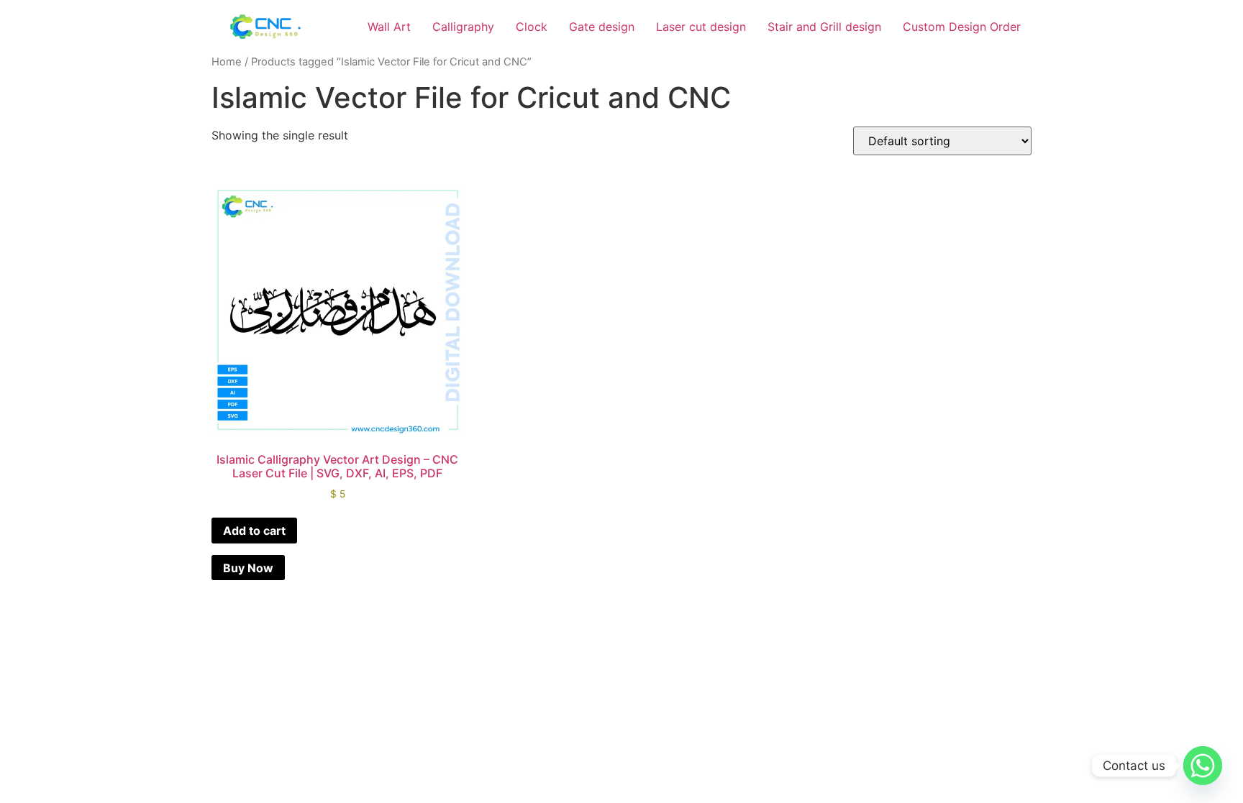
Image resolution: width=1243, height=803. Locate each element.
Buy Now (248, 568)
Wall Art (389, 26)
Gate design (601, 26)
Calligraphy (463, 26)
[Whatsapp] (1202, 765)
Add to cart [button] (254, 530)
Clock (531, 26)
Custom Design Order (962, 26)
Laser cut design (701, 26)
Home (226, 61)
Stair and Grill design (824, 26)
